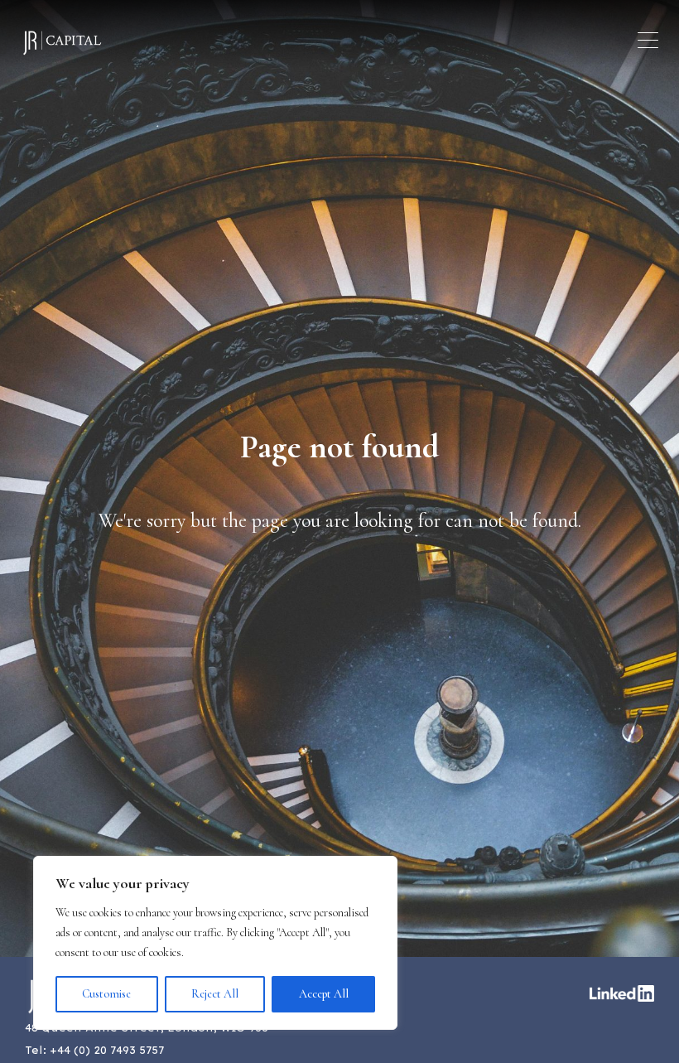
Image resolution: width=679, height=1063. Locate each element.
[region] (215, 943)
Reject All (214, 994)
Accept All (324, 994)
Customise (106, 994)
